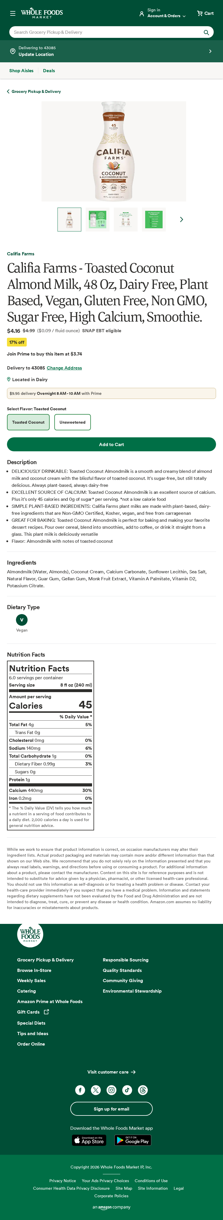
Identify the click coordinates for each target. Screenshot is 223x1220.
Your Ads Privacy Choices (105, 1180)
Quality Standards (122, 970)
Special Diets (31, 1023)
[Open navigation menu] (12, 13)
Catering (26, 991)
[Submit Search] (206, 32)
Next (182, 219)
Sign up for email (111, 1109)
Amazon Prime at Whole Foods (49, 1001)
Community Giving (123, 980)
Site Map (124, 1188)
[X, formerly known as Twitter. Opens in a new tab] (96, 1090)
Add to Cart (111, 444)
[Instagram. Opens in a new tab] (111, 1090)
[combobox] (102, 32)
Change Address (64, 368)
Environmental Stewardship (132, 991)
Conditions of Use (151, 1180)
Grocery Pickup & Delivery (45, 959)
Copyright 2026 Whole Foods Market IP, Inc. (111, 1167)
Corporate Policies (111, 1195)
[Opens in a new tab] (90, 1140)
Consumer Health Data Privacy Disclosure (71, 1188)
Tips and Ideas (32, 1033)
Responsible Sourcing (126, 959)
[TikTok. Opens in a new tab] (127, 1090)
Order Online (31, 1044)
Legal (179, 1188)
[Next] (111, 166)
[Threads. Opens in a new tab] (143, 1090)
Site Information (153, 1188)
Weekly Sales (31, 980)
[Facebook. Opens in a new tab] (80, 1090)
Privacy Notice (62, 1180)
